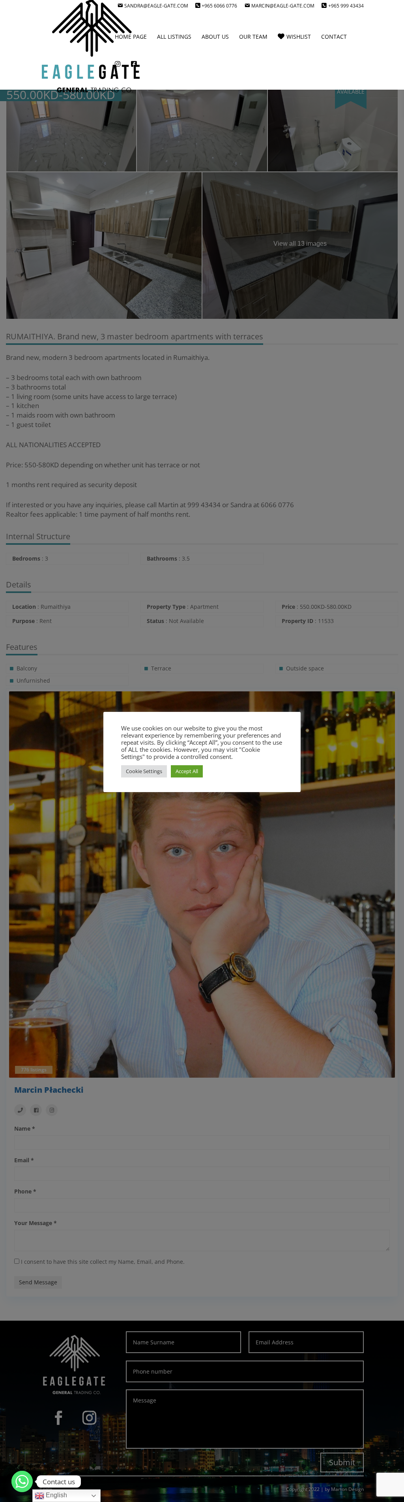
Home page (131, 37)
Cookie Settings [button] (144, 771)
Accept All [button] (187, 771)
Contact (334, 37)
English (55, 1495)
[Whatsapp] (22, 1481)
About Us (215, 37)
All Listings (174, 37)
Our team (253, 37)
